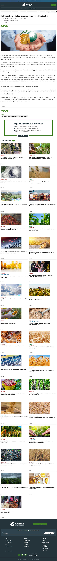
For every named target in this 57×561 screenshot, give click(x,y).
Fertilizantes (32, 439)
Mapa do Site (44, 550)
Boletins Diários (27, 540)
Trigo (30, 179)
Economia (31, 273)
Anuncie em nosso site (45, 543)
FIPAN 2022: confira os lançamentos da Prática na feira (12, 346)
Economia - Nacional (23, 116)
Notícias (25, 538)
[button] (1, 26)
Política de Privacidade (44, 546)
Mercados (3, 155)
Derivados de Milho (5, 274)
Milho (30, 226)
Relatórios (26, 542)
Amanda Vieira (4, 22)
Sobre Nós (44, 538)
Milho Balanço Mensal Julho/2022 (8, 323)
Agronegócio (32, 155)
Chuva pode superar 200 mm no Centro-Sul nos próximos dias (14, 487)
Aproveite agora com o (28, 0)
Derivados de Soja (9, 551)
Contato (43, 540)
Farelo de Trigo (32, 321)
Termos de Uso (45, 548)
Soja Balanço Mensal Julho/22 (35, 299)
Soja (30, 298)
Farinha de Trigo (9, 540)
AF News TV (26, 546)
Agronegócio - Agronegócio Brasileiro (10, 116)
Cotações (26, 544)
